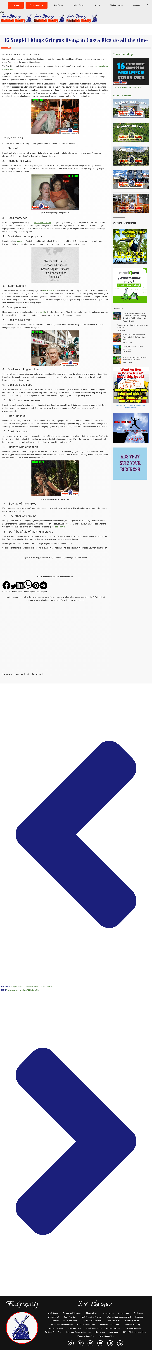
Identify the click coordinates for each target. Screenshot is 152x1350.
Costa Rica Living (70, 1321)
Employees (138, 1313)
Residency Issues (132, 1321)
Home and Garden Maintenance (78, 1332)
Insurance (139, 1317)
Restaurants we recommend (62, 1325)
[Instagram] (81, 1343)
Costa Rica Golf (70, 1317)
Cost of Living (123, 1313)
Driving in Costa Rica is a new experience (133, 347)
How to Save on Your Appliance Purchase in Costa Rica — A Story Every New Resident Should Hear (134, 315)
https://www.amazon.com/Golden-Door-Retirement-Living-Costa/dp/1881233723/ (130, 406)
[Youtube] (100, 1343)
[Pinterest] (120, 1343)
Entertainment (53, 1317)
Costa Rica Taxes (56, 1328)
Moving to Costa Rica (85, 1336)
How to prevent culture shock (107, 1332)
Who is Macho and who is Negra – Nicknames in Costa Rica (135, 358)
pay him (43, 312)
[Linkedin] (110, 1343)
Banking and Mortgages (72, 1313)
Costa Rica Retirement (86, 1325)
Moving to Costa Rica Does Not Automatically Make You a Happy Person (134, 337)
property (20, 241)
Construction (108, 1313)
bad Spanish (60, 527)
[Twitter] (90, 1343)
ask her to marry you (42, 222)
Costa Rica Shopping (132, 1325)
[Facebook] (71, 1343)
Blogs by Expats (92, 1313)
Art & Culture (53, 1313)
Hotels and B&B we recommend (118, 1317)
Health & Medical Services (91, 1317)
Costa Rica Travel (74, 1328)
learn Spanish (48, 290)
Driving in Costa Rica (53, 1332)
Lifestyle (55, 1321)
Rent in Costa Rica (106, 1336)
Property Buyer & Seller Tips (92, 1321)
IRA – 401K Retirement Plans (134, 1332)
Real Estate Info (114, 1321)
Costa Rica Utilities (113, 1328)
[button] (6, 587)
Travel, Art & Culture (94, 1328)
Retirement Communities (109, 1325)
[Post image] (117, 316)
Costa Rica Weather (134, 1328)
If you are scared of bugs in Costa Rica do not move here (132, 326)
